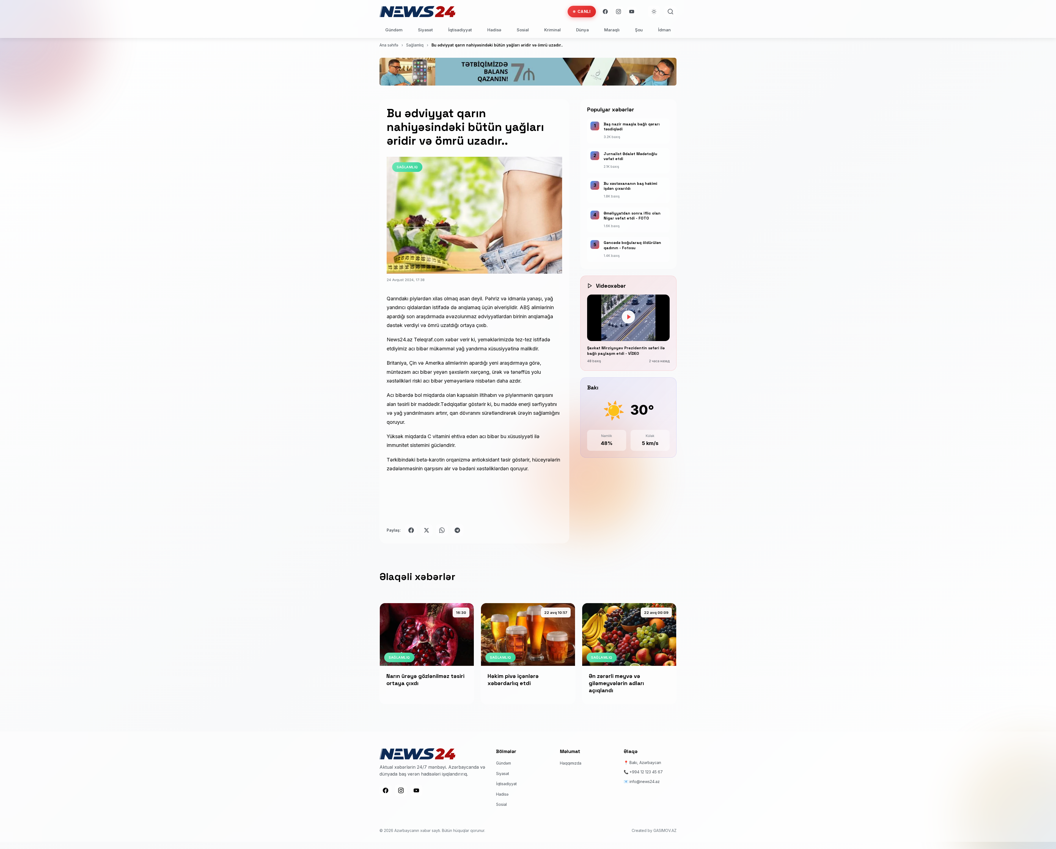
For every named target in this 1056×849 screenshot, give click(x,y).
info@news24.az (644, 781)
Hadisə (494, 29)
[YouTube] (632, 12)
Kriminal (552, 29)
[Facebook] (605, 12)
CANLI (584, 11)
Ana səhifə (389, 45)
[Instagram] (618, 12)
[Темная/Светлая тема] (654, 12)
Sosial (523, 29)
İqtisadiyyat (460, 29)
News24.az (400, 339)
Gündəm (394, 29)
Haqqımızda (570, 763)
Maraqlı (612, 29)
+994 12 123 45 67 (646, 772)
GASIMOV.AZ (664, 830)
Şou (639, 29)
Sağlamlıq (415, 45)
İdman (664, 29)
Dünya (582, 29)
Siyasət (425, 29)
